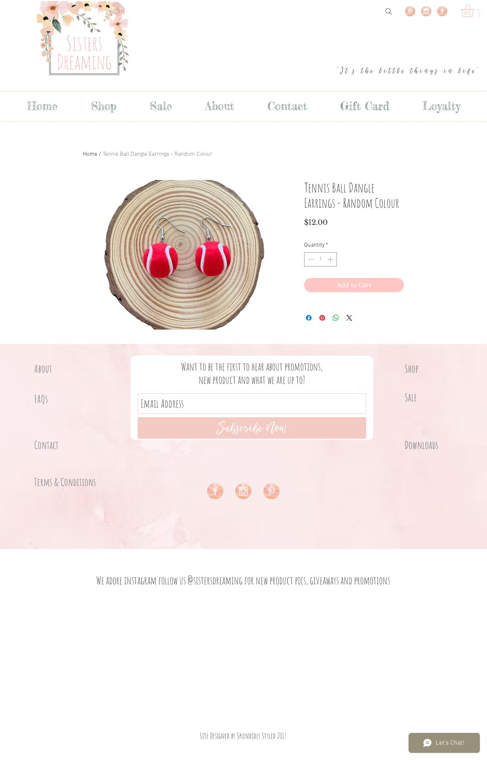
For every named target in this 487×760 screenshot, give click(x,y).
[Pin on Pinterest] (322, 318)
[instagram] (426, 11)
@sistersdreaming (215, 580)
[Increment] (331, 259)
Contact (46, 444)
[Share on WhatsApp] (336, 318)
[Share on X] (349, 318)
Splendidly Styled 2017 (261, 735)
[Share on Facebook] (308, 318)
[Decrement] (310, 259)
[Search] (388, 11)
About (43, 368)
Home (90, 154)
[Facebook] (442, 11)
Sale (411, 397)
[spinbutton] (320, 259)
